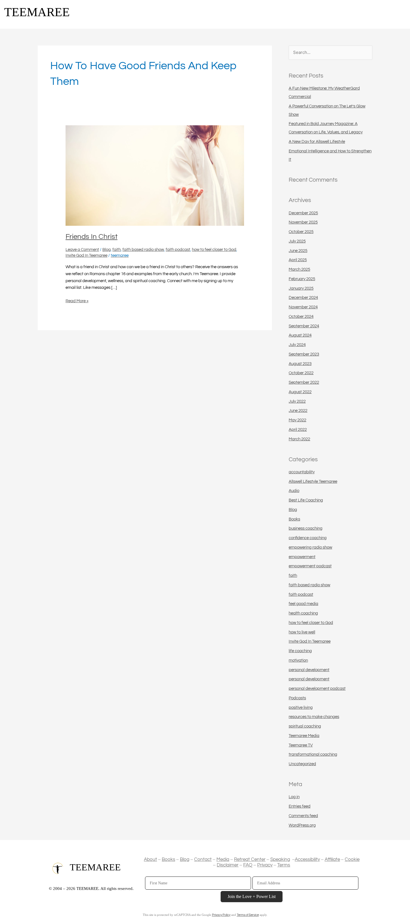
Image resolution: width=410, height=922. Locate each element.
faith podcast (178, 250)
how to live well (302, 632)
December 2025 (303, 213)
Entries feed (299, 806)
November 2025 (303, 222)
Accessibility (307, 859)
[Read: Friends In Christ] (155, 175)
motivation (298, 660)
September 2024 (304, 326)
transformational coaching (313, 754)
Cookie (352, 859)
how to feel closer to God (214, 250)
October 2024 (301, 316)
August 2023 (300, 364)
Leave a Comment (82, 250)
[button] (402, 16)
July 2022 (297, 401)
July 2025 (297, 241)
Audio (294, 491)
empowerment (302, 557)
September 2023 (304, 354)
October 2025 (301, 232)
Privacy (264, 865)
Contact (203, 859)
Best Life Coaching (306, 500)
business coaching (305, 528)
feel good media (303, 604)
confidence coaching (308, 538)
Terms (283, 865)
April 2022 (298, 430)
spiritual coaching (305, 726)
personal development (309, 670)
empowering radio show (310, 547)
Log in (294, 797)
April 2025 (298, 260)
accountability (302, 472)
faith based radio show (143, 250)
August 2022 (300, 392)
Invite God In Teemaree (86, 255)
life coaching (300, 651)
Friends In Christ (91, 236)
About (150, 859)
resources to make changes (314, 717)
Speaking (280, 859)
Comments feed (303, 816)
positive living (301, 707)
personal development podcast (317, 688)
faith (116, 250)
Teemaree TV (301, 745)
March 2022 (299, 439)
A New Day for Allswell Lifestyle (317, 142)
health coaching (303, 613)
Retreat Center (250, 859)
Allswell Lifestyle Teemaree (313, 481)
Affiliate (332, 859)
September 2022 (304, 382)
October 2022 (301, 373)
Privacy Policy (221, 914)
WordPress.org (302, 825)
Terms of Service (248, 914)
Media (222, 859)
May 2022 (297, 420)
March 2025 (299, 269)
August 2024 (300, 335)
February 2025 (302, 279)
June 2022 (298, 411)
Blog (106, 250)
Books (294, 519)
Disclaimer (227, 865)
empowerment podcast (310, 566)
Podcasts (297, 698)
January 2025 (301, 288)
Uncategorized (302, 764)
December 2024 (303, 298)
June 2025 (298, 251)
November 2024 (303, 307)
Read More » (77, 300)
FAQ (247, 865)
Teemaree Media (304, 736)
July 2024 (297, 345)
